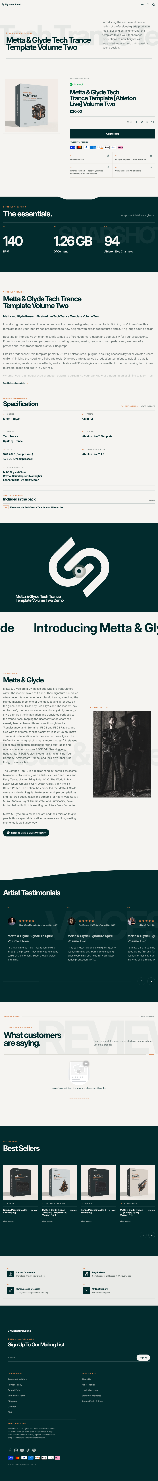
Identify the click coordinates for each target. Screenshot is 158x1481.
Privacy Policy (15, 1384)
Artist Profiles (88, 1384)
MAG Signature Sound (79, 78)
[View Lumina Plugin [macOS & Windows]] (20, 1194)
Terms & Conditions (17, 1379)
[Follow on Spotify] (34, 1450)
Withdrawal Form (16, 1395)
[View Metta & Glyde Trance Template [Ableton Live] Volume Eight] (59, 1194)
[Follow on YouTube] (22, 1450)
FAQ (10, 1412)
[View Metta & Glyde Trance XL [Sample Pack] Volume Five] (137, 1194)
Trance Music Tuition (92, 1401)
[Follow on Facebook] (10, 1450)
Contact (12, 1406)
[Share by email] (152, 122)
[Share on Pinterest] (147, 122)
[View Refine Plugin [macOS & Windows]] (98, 1194)
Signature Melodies (91, 1395)
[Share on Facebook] (136, 122)
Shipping (12, 1401)
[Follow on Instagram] (16, 1450)
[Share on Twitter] (141, 122)
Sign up (143, 1357)
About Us (86, 1379)
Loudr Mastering (90, 1390)
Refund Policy (15, 1390)
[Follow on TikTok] (28, 1450)
